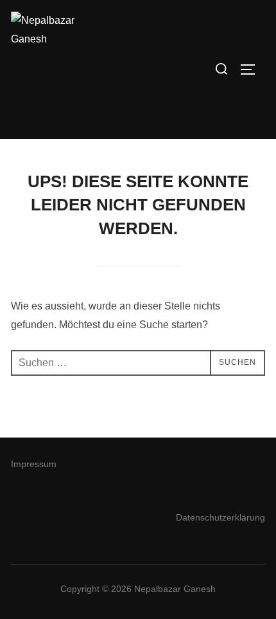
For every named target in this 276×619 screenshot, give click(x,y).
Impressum (33, 464)
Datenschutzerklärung (220, 517)
